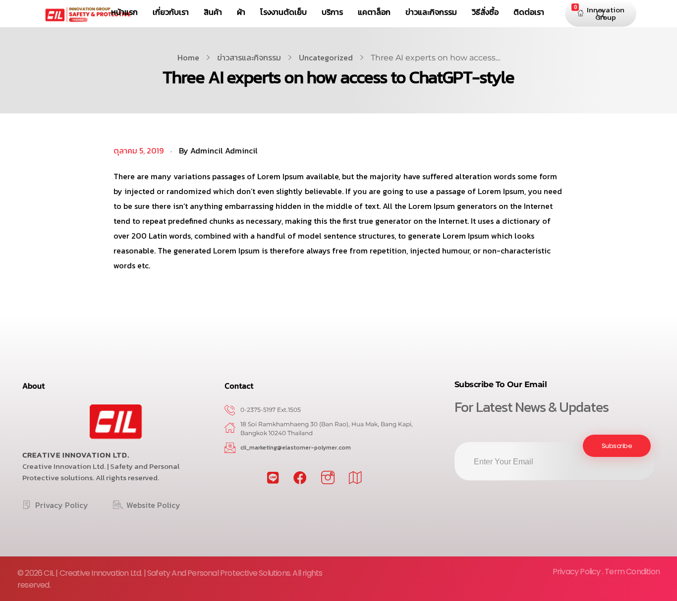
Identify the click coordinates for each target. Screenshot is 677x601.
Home (188, 57)
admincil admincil (224, 150)
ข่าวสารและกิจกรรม (249, 57)
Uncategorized (326, 57)
